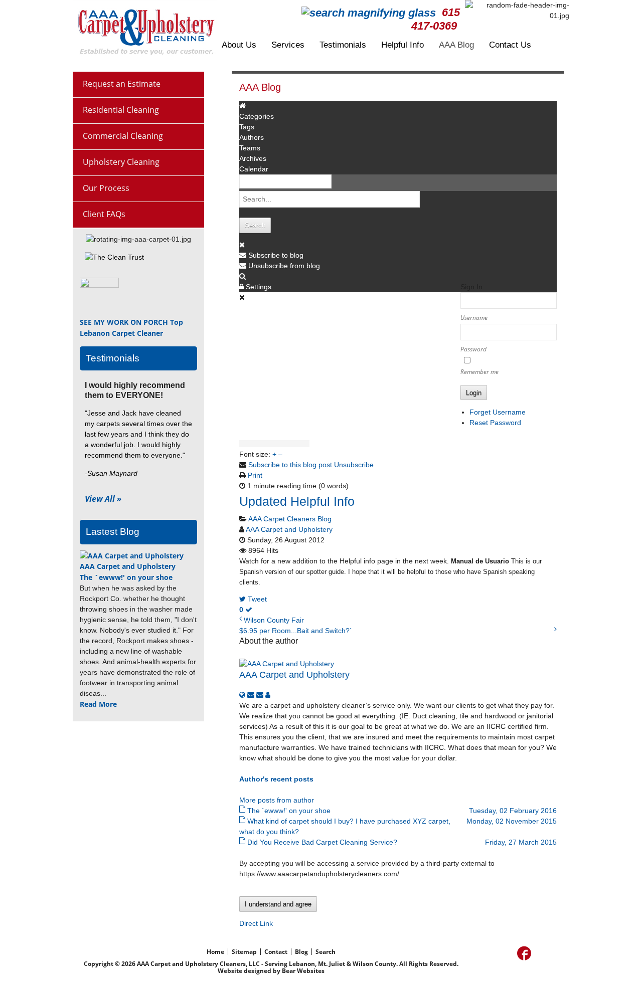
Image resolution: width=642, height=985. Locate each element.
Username (474, 317)
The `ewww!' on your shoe (126, 577)
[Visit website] (243, 695)
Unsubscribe (354, 465)
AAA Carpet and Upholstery (289, 529)
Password (473, 349)
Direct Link (256, 923)
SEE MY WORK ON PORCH (124, 322)
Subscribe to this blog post (290, 465)
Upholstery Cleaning (121, 161)
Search (255, 225)
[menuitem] (246, 45)
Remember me (479, 371)
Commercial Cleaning (123, 135)
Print (255, 475)
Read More (98, 704)
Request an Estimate (121, 83)
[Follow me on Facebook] (524, 953)
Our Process (106, 187)
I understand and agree (278, 904)
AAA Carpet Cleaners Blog (290, 519)
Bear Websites (303, 970)
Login (474, 393)
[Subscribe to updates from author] (251, 695)
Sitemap (244, 951)
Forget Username (497, 412)
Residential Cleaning (121, 109)
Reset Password (495, 423)
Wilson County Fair (274, 620)
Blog (301, 951)
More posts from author (276, 800)
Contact (275, 951)
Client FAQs (104, 214)
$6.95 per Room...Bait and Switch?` (295, 631)
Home (215, 951)
